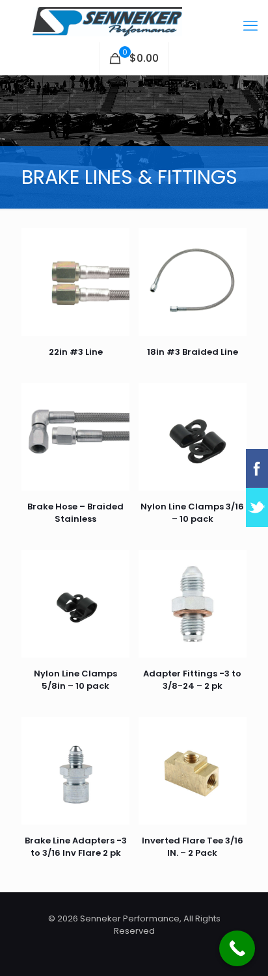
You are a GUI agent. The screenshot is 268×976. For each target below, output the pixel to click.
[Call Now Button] (237, 948)
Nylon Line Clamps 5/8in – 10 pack (75, 679)
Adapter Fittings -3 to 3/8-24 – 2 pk (192, 679)
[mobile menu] (250, 26)
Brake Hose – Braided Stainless (75, 512)
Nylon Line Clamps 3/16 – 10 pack (192, 512)
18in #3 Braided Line (192, 352)
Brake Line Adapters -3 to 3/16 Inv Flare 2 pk (76, 846)
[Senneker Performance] (134, 21)
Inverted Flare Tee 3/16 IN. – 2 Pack (192, 846)
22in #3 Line (76, 352)
